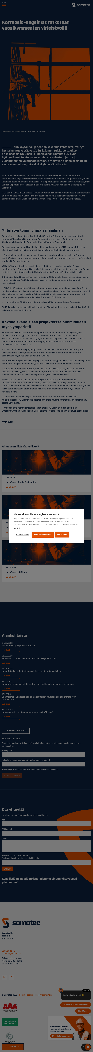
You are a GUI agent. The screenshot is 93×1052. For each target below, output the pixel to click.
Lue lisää (17, 528)
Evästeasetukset (22, 535)
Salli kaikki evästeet (42, 535)
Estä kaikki (62, 535)
